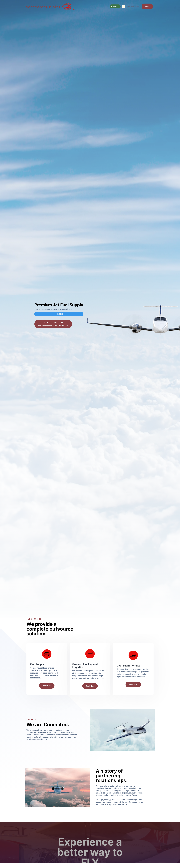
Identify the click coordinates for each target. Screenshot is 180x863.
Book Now (47, 686)
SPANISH (59, 314)
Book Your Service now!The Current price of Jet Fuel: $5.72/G (53, 324)
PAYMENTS (115, 6)
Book (147, 6)
